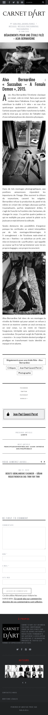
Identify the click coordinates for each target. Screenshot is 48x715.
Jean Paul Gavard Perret (31, 368)
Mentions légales (10, 699)
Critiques (11, 368)
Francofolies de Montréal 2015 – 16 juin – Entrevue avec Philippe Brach (24, 446)
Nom (4, 554)
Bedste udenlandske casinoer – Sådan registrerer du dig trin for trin (24, 475)
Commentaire (8, 525)
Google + (24, 398)
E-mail (5, 566)
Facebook (24, 388)
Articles (13, 26)
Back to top (23, 710)
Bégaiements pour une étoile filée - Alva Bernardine (25, 361)
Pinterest (24, 395)
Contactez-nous (9, 693)
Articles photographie (28, 26)
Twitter (24, 391)
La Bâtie (24, 433)
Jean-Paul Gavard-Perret (24, 24)
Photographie (23, 29)
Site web (6, 578)
